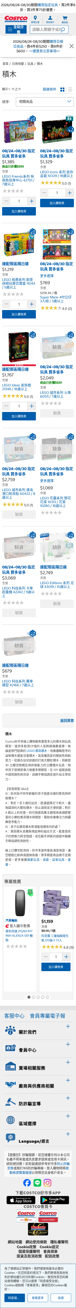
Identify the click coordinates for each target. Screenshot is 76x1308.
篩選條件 (49, 89)
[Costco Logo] (16, 18)
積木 (40, 64)
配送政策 (52, 1256)
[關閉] (71, 46)
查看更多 (38, 1298)
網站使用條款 (36, 1242)
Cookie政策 (26, 1247)
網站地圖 (15, 1242)
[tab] (38, 1030)
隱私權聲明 (59, 1242)
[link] (19, 146)
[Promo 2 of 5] (33, 997)
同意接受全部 (16, 1298)
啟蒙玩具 (33, 860)
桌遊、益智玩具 (54, 860)
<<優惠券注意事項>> (44, 51)
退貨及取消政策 (29, 1256)
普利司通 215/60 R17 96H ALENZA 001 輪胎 (19, 935)
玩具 (30, 64)
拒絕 (61, 1298)
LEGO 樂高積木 (37, 751)
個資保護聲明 (29, 1251)
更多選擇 (47, 276)
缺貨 (57, 413)
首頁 (5, 64)
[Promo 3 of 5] (38, 997)
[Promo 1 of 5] (28, 997)
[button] (64, 29)
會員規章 (50, 1251)
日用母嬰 (18, 64)
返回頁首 (67, 720)
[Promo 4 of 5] (42, 997)
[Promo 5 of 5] (47, 997)
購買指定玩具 (48, 5)
